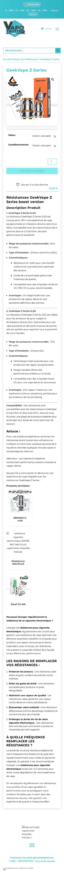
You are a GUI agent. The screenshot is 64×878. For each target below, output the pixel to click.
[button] (52, 79)
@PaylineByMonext (43, 857)
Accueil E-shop (11, 59)
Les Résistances (29, 59)
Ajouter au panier (31, 170)
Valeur (12, 135)
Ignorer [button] (33, 14)
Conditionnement (18, 144)
